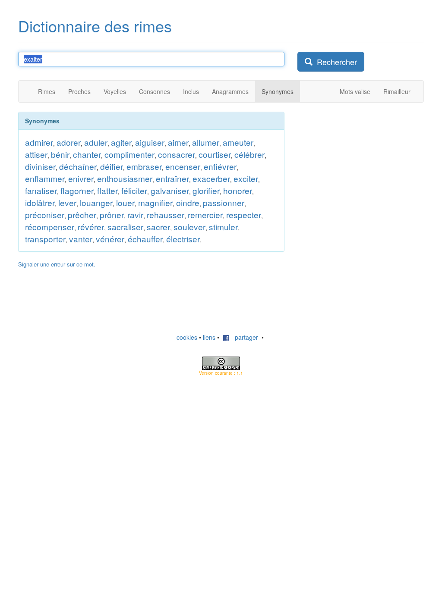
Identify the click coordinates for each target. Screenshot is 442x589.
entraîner (172, 178)
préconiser (44, 214)
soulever (189, 226)
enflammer (45, 178)
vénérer (110, 238)
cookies (187, 337)
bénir (60, 154)
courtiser (215, 154)
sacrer (158, 226)
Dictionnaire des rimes (95, 26)
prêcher (82, 214)
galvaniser (170, 190)
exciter (246, 178)
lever (67, 202)
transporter (45, 238)
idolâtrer (40, 202)
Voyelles (115, 91)
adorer (69, 142)
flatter (107, 190)
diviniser (40, 166)
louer (125, 202)
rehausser (165, 214)
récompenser (49, 226)
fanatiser (41, 190)
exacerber (211, 178)
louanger (96, 202)
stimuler (223, 226)
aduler (95, 142)
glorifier (206, 190)
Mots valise (355, 91)
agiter (121, 142)
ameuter (238, 142)
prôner (112, 214)
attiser (36, 154)
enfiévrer (220, 166)
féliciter (134, 190)
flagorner (77, 190)
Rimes (46, 91)
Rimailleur (396, 91)
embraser (144, 166)
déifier (111, 166)
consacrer (176, 154)
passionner (223, 202)
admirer (39, 142)
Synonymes (278, 91)
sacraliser (125, 226)
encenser (182, 166)
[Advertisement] (362, 165)
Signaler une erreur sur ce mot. (56, 264)
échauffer (145, 238)
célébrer (249, 154)
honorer (237, 190)
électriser (183, 238)
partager (244, 337)
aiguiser (149, 142)
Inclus (191, 91)
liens (209, 337)
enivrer (81, 178)
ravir (135, 214)
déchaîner (78, 166)
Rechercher (335, 61)
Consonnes (154, 91)
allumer (205, 142)
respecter (243, 214)
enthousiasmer (124, 178)
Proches (79, 91)
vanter (80, 238)
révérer (91, 226)
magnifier (155, 202)
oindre (187, 202)
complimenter (129, 154)
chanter (87, 154)
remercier (205, 214)
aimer (178, 142)
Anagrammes (230, 91)
